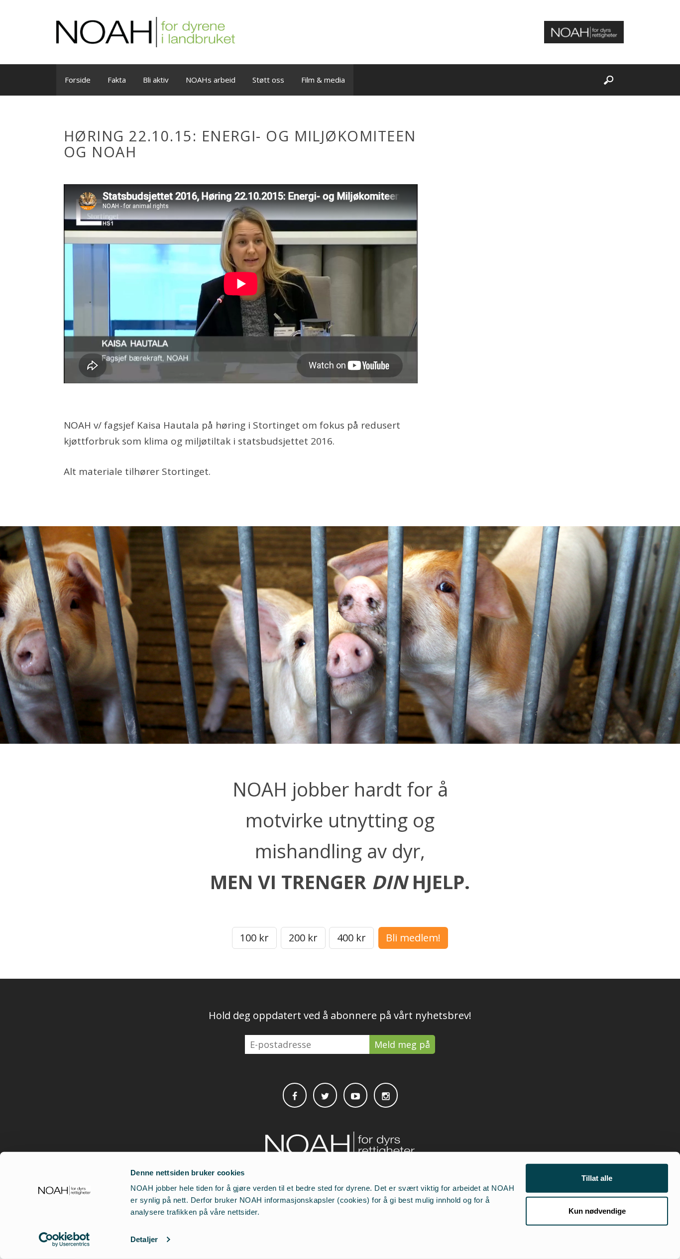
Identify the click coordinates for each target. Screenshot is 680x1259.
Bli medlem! (413, 937)
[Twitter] (325, 1095)
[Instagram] (386, 1095)
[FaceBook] (295, 1095)
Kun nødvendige (597, 1210)
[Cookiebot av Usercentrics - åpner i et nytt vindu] (64, 1239)
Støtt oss (268, 80)
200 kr (303, 937)
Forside (78, 80)
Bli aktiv (156, 80)
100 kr (254, 937)
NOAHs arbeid (210, 80)
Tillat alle (596, 1178)
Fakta (117, 80)
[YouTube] (355, 1095)
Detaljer (144, 1239)
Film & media (323, 80)
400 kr (351, 937)
